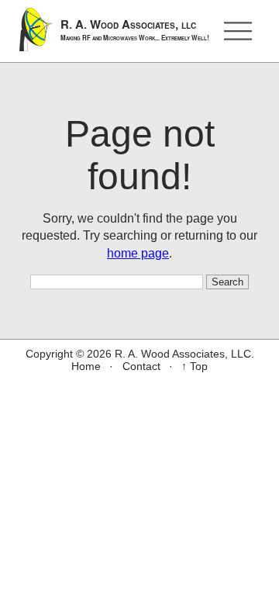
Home (86, 366)
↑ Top (194, 366)
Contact (141, 366)
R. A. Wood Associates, (134, 29)
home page (138, 253)
